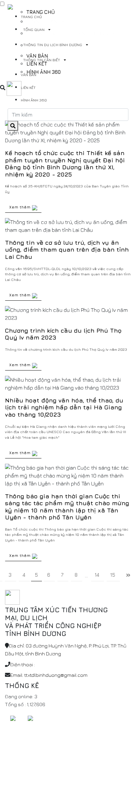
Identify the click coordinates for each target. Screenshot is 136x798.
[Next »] (128, 575)
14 (97, 575)
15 (112, 575)
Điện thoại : (22, 664)
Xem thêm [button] (20, 207)
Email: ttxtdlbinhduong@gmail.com (48, 675)
